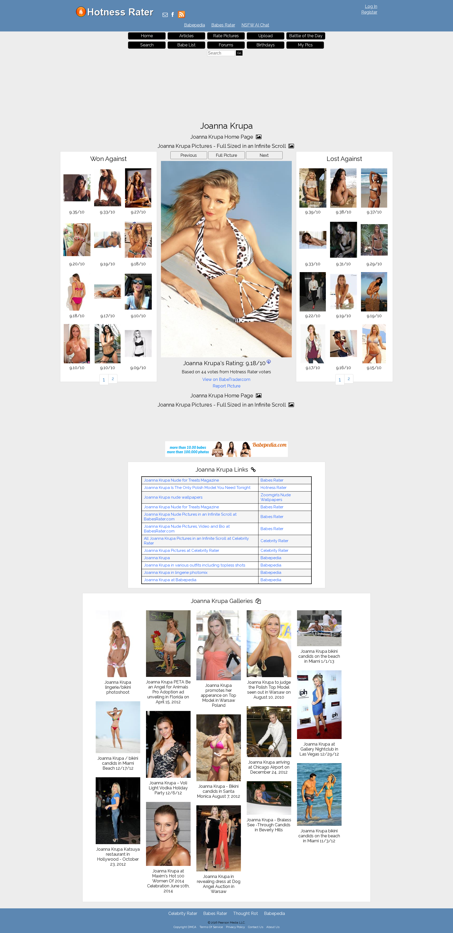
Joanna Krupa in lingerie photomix (176, 572)
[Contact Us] (165, 15)
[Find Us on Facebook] (172, 15)
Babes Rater (223, 25)
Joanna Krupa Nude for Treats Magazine (181, 480)
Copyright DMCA (185, 927)
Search (147, 44)
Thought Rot (245, 913)
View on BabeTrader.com (226, 379)
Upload (265, 35)
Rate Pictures (226, 35)
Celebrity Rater (274, 540)
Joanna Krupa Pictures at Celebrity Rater (181, 550)
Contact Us (255, 927)
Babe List (186, 44)
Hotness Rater (274, 487)
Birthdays (265, 44)
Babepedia (194, 25)
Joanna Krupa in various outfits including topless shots (194, 565)
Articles (186, 35)
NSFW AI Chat (255, 25)
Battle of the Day (305, 35)
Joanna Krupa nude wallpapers (173, 497)
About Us (272, 927)
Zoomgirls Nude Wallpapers (276, 497)
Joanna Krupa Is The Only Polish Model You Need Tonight (197, 487)
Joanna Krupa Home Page (222, 137)
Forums (226, 44)
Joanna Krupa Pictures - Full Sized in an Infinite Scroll (222, 146)
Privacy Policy (235, 927)
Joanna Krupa (157, 558)
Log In (371, 6)
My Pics (305, 44)
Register (369, 12)
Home (147, 35)
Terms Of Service (211, 927)
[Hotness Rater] (117, 15)
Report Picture (226, 386)
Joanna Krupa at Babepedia (170, 580)
